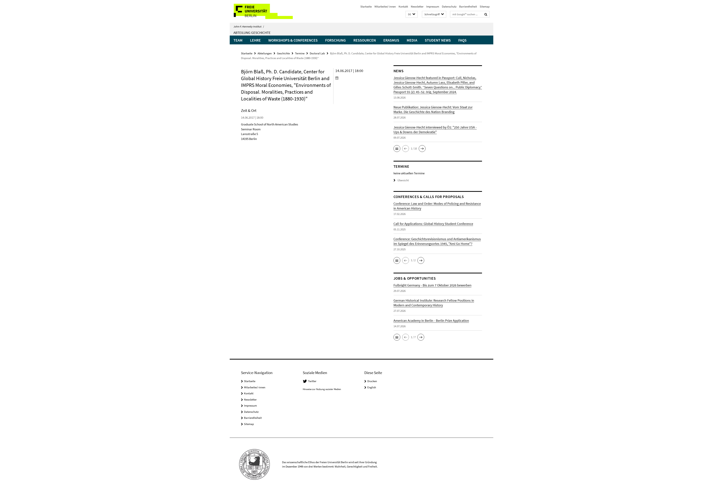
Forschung (335, 40)
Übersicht (403, 180)
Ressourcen (364, 40)
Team (238, 40)
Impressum (432, 6)
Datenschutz (449, 6)
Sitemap (485, 6)
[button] (412, 14)
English (371, 387)
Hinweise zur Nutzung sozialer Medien (322, 389)
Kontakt (403, 6)
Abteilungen (265, 53)
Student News (438, 40)
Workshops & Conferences (293, 40)
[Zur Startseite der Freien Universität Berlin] (261, 11)
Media (412, 40)
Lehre (255, 40)
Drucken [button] (372, 381)
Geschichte (283, 53)
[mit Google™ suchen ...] (485, 14)
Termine (299, 53)
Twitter (312, 381)
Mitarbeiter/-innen (385, 6)
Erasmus (391, 40)
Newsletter (417, 6)
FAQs (462, 40)
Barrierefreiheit (468, 6)
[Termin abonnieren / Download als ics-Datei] (357, 77)
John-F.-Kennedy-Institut (248, 26)
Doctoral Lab (317, 53)
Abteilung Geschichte (252, 32)
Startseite (366, 6)
